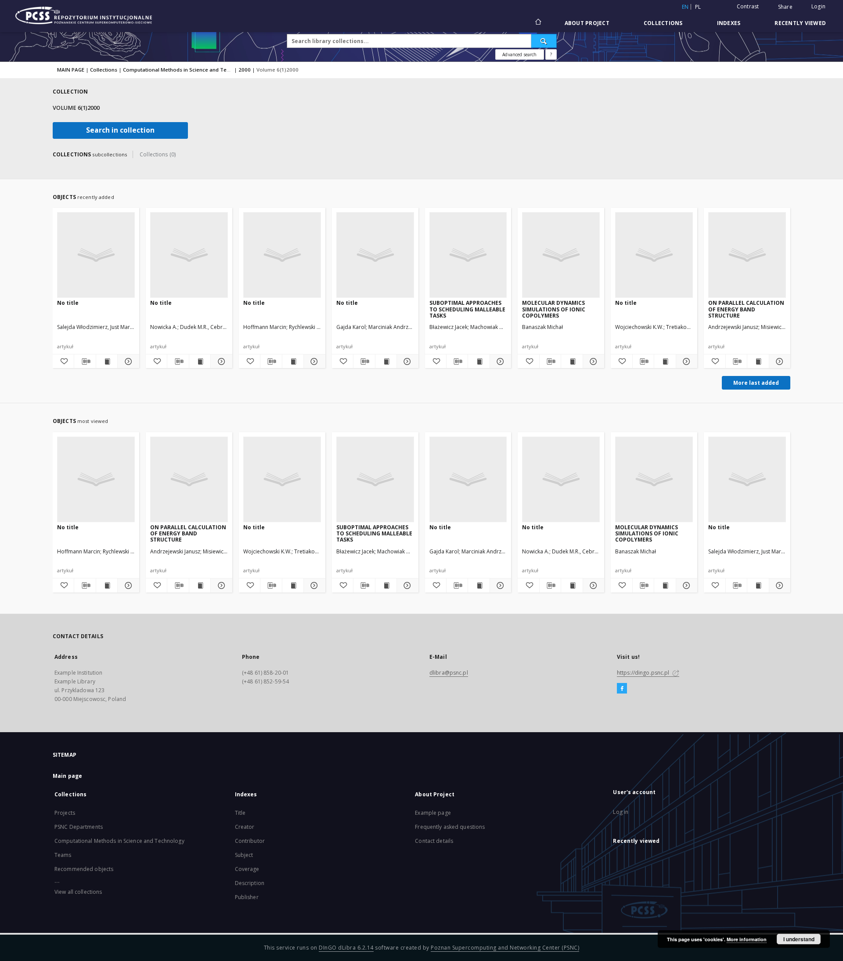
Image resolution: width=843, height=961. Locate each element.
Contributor (250, 841)
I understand (798, 939)
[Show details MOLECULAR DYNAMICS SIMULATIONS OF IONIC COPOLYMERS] (592, 361)
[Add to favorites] (63, 361)
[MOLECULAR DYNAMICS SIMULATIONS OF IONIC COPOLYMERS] (560, 255)
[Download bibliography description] (84, 361)
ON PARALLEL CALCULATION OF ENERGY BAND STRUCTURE (746, 309)
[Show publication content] (106, 361)
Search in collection (120, 130)
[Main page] (538, 23)
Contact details (434, 841)
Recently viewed (800, 23)
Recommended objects (83, 869)
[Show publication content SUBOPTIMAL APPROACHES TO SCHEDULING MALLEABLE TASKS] (478, 361)
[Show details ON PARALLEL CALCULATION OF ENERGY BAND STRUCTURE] (778, 361)
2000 (244, 69)
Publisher (247, 897)
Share (785, 7)
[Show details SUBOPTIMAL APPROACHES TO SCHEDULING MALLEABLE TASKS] (499, 361)
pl (698, 7)
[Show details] (126, 361)
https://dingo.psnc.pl (644, 672)
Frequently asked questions (450, 827)
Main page (67, 776)
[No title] (96, 255)
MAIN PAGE (70, 69)
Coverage (247, 869)
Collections (663, 23)
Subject (244, 855)
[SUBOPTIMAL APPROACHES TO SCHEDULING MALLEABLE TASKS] (468, 255)
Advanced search (519, 54)
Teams (63, 855)
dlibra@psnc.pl (448, 672)
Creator (245, 827)
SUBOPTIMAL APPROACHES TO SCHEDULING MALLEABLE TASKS (467, 309)
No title (68, 303)
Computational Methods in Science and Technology (186, 69)
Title (240, 812)
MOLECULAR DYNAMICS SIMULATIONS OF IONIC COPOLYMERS (553, 309)
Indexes (729, 23)
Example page (432, 812)
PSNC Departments (78, 827)
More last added (756, 383)
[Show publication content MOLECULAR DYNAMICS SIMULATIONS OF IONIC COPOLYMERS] (571, 361)
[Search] (544, 41)
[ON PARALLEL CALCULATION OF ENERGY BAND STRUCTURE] (747, 255)
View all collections (78, 892)
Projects (64, 812)
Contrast (748, 6)
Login (818, 6)
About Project (587, 23)
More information (747, 939)
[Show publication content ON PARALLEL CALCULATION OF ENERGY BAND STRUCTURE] (757, 361)
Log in (620, 812)
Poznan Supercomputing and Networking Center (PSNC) (505, 947)
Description (249, 883)
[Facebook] (622, 689)
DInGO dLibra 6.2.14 (346, 947)
